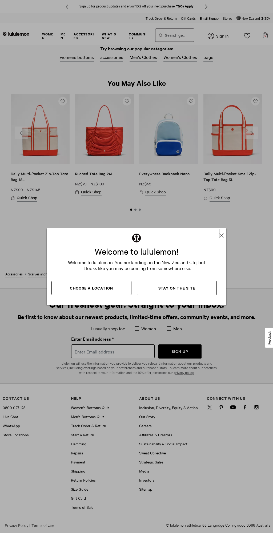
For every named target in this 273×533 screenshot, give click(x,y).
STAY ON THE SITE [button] (176, 288)
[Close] (223, 233)
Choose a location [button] (91, 288)
